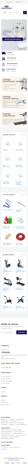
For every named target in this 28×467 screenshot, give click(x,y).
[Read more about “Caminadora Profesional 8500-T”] (6, 285)
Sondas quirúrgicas (14, 436)
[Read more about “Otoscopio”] (6, 147)
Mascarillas (4, 436)
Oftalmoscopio (19, 150)
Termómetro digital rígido (6, 182)
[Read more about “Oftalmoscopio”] (18, 147)
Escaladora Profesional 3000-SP (20, 271)
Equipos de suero (5, 433)
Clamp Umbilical (7, 210)
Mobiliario (11, 424)
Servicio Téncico (5, 404)
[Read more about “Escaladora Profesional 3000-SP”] (18, 267)
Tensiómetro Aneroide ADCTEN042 (19, 183)
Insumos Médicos (9, 194)
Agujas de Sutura (5, 429)
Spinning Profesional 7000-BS (20, 308)
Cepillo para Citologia (19, 210)
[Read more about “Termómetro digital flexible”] (18, 162)
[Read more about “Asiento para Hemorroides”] (18, 240)
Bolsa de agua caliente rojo (6, 227)
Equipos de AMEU (19, 431)
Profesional (4, 449)
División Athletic (9, 255)
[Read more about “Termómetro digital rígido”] (6, 179)
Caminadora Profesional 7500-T (20, 289)
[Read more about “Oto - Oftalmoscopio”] (6, 162)
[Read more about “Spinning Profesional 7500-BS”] (6, 303)
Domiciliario (4, 447)
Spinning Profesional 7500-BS (7, 308)
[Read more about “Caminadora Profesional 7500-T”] (18, 285)
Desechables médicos (7, 431)
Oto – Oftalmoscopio (6, 165)
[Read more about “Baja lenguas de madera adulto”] (6, 240)
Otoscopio (5, 149)
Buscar (25, 12)
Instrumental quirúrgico (7, 435)
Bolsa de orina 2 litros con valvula (20, 227)
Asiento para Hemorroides (19, 244)
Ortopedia (12, 419)
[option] (14, 35)
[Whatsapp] (9, 367)
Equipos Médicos (9, 135)
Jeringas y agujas (20, 435)
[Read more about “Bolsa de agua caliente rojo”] (6, 224)
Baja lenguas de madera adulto (7, 244)
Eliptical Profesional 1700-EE (7, 271)
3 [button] (14, 48)
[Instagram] (7, 368)
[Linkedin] (4, 368)
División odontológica (6, 381)
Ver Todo (23, 134)
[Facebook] (1, 368)
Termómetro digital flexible (19, 166)
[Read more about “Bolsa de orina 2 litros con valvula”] (18, 224)
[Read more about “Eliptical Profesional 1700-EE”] (6, 267)
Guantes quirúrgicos (17, 433)
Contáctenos (4, 402)
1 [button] (11, 48)
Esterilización (20, 419)
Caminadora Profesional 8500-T (6, 289)
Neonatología (4, 421)
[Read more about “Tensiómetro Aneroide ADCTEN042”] (18, 179)
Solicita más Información (12, 39)
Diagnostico (4, 419)
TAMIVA (3, 391)
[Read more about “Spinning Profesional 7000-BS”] (18, 303)
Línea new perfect (14, 447)
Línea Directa (11, 69)
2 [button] (13, 48)
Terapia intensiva (14, 421)
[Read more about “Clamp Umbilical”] (6, 207)
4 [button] (16, 48)
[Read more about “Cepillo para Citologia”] (18, 207)
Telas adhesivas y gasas (7, 438)
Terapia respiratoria (21, 424)
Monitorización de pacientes (8, 422)
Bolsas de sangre (16, 429)
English (18, 1)
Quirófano (21, 422)
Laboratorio (4, 424)
